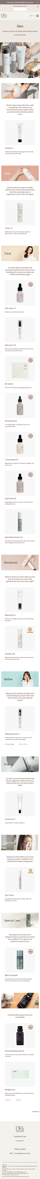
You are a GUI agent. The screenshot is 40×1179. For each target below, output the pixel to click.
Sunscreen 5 (10, 819)
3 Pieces (18, 1100)
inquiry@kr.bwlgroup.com (19, 1172)
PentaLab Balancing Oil (14, 1051)
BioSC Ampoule (11, 975)
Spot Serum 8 (10, 498)
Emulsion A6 (10, 654)
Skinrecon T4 (10, 345)
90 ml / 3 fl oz (23, 744)
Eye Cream (9, 895)
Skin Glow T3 (10, 308)
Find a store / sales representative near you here (20, 2)
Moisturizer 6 (10, 615)
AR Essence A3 (11, 421)
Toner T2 (8, 228)
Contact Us (20, 1141)
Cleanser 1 (9, 148)
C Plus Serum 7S (11, 459)
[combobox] (31, 16)
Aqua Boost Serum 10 (13, 537)
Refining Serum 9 (12, 734)
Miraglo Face (10, 1089)
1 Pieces (7, 1100)
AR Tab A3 (9, 384)
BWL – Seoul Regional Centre (20, 1153)
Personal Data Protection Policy (22, 1176)
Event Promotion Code (20, 6)
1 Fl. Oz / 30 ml (9, 744)
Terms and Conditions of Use (8, 1176)
